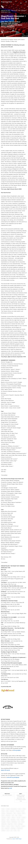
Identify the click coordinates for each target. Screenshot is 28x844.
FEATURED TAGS (5, 805)
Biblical (3, 826)
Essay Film (18, 826)
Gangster (3, 821)
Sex (11, 830)
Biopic (9, 817)
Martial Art (7, 828)
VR (18, 830)
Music (23, 813)
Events (8, 821)
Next (21, 797)
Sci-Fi (23, 811)
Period (3, 811)
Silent (18, 819)
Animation (12, 811)
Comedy (7, 808)
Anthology (20, 823)
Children (23, 817)
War (16, 815)
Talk (13, 815)
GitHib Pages (18, 838)
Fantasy (3, 813)
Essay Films (10, 823)
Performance (19, 828)
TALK (15, 830)
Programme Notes (6, 2)
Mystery (3, 819)
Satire (8, 819)
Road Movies (14, 821)
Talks (15, 813)
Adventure (8, 815)
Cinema (8, 826)
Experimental (9, 813)
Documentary (14, 808)
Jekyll (13, 838)
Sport (22, 819)
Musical (19, 813)
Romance (18, 811)
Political (3, 830)
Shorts (20, 815)
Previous (7, 794)
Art (19, 821)
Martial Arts (4, 823)
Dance (12, 826)
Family (23, 821)
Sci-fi (8, 830)
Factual (23, 826)
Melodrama (13, 819)
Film (2, 828)
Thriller (24, 808)
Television (4, 817)
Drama (3, 808)
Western (13, 817)
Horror (19, 808)
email (10, 788)
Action (3, 815)
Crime (7, 811)
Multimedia (13, 828)
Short (15, 823)
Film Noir (18, 817)
